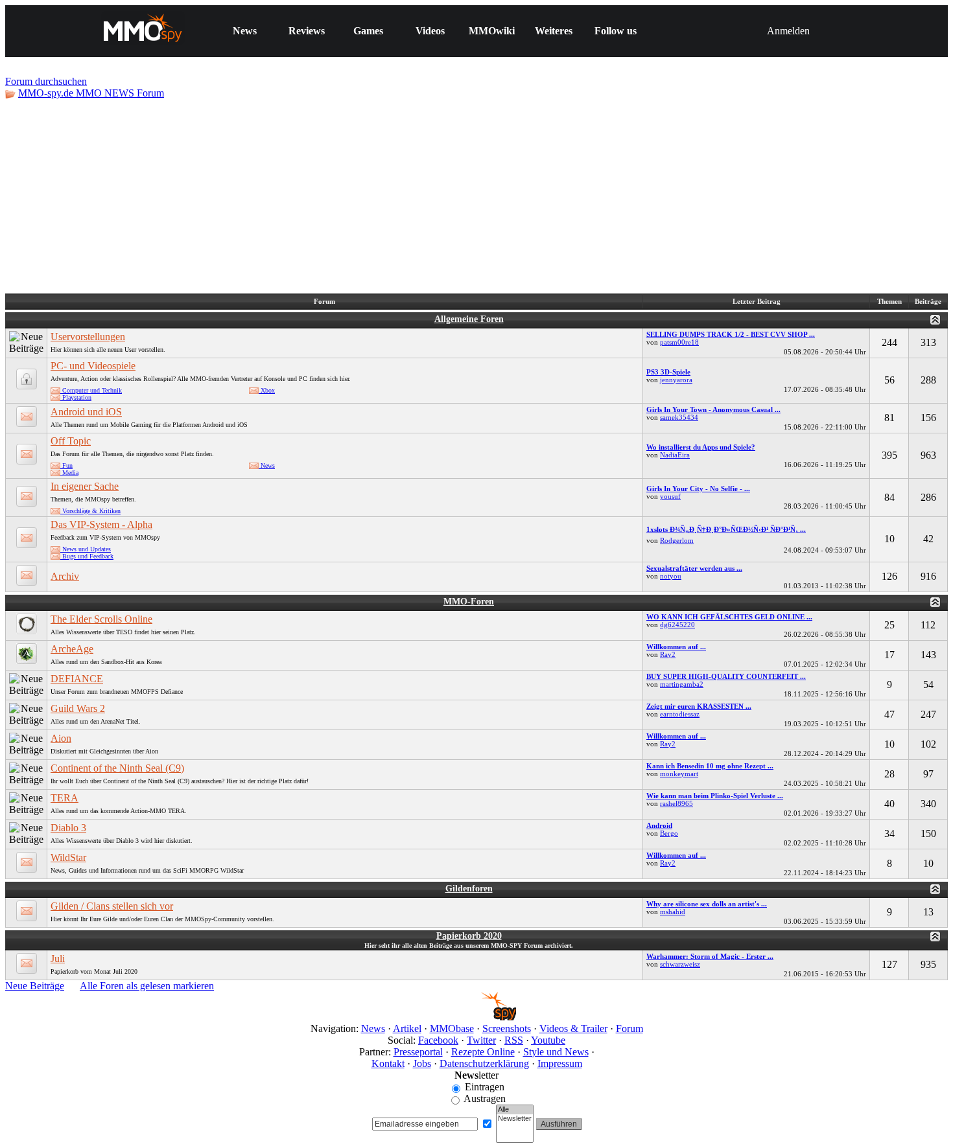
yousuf (670, 496)
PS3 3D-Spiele (668, 372)
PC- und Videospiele (93, 365)
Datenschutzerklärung (484, 1063)
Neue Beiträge (34, 985)
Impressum (559, 1063)
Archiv (65, 576)
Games (368, 30)
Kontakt (388, 1063)
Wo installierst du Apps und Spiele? (700, 447)
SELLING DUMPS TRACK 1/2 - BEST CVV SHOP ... (730, 334)
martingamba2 (681, 684)
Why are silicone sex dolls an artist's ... (706, 904)
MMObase (452, 1028)
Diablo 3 (68, 827)
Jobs (422, 1063)
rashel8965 (676, 803)
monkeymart (679, 773)
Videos (430, 30)
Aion (61, 738)
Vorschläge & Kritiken (90, 510)
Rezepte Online (483, 1051)
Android (659, 825)
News (245, 30)
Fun (66, 465)
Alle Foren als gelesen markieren (147, 985)
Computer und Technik (91, 390)
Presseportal (418, 1051)
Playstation (75, 397)
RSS (513, 1040)
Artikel (407, 1028)
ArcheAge (72, 648)
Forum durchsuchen (46, 81)
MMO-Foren (468, 601)
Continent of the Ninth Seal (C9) (117, 768)
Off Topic (71, 440)
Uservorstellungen (88, 336)
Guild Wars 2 (78, 708)
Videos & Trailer (573, 1028)
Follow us (615, 30)
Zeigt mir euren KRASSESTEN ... (698, 706)
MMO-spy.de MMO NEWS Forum (91, 92)
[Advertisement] (476, 196)
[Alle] (515, 1109)
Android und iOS (86, 411)
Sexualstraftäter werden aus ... (694, 568)
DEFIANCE (77, 678)
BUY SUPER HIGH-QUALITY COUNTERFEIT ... (726, 676)
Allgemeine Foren (469, 319)
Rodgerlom (677, 540)
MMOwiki (492, 30)
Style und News (556, 1051)
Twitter (481, 1040)
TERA (64, 797)
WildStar (68, 857)
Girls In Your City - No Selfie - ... (698, 488)
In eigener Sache (85, 486)
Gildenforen (469, 888)
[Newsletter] (515, 1118)
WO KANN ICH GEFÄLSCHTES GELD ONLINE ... (729, 617)
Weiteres (553, 30)
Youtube (548, 1040)
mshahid (672, 911)
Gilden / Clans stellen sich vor (112, 906)
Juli (58, 958)
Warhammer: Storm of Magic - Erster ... (709, 956)
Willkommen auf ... (676, 646)
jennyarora (676, 380)
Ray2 (668, 654)
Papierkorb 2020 (469, 936)
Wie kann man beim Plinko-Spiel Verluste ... (714, 795)
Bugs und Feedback (86, 556)
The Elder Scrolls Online (101, 619)
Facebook (438, 1040)
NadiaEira (675, 455)
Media (69, 472)
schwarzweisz (680, 964)
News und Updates (85, 549)
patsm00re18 (679, 342)
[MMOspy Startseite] (477, 1016)
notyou (670, 576)
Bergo (669, 833)
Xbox (267, 390)
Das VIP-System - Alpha (101, 524)
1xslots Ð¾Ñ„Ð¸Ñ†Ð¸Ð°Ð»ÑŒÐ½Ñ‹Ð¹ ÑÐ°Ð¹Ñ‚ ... (726, 529)
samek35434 (679, 417)
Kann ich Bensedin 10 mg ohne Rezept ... (709, 766)
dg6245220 (677, 624)
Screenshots (506, 1028)
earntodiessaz (680, 714)
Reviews (306, 30)
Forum (629, 1028)
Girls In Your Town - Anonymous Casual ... (713, 409)
